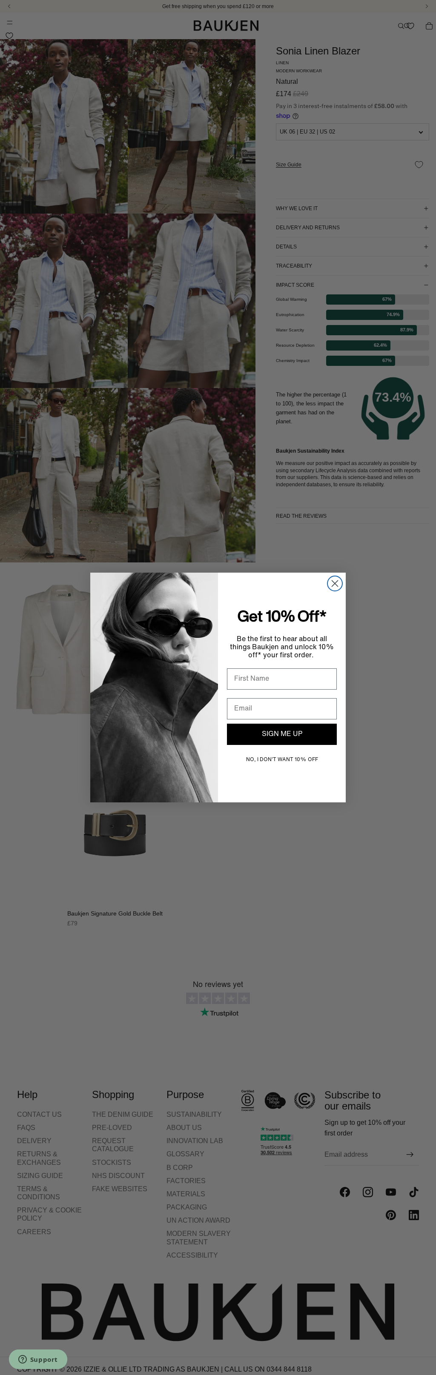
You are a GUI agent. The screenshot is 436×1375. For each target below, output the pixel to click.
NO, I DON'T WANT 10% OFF (282, 759)
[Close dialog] (334, 583)
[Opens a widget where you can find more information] (38, 1360)
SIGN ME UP (282, 734)
